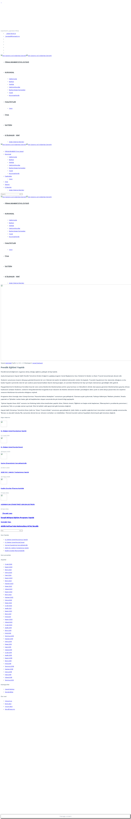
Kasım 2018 (8, 658)
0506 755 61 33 (11, 33)
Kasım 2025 (8, 567)
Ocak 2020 (8, 625)
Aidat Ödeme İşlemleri (16, 142)
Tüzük (11, 92)
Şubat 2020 (8, 622)
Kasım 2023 (8, 578)
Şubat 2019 (8, 650)
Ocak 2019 (8, 652)
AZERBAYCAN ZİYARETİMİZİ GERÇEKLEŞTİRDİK (18, 504)
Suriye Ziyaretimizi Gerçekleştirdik (14, 463)
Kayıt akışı (8, 704)
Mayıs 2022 (8, 600)
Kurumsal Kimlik (14, 95)
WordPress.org (10, 709)
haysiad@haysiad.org (12, 36)
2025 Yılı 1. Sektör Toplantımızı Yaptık (15, 472)
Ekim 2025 (8, 570)
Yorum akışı (8, 706)
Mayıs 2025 (8, 572)
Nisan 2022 (8, 603)
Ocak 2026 (8, 564)
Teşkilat (11, 84)
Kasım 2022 (8, 592)
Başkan (11, 81)
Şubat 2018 (8, 677)
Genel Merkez (37, 363)
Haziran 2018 (9, 669)
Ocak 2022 (8, 605)
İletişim (8, 125)
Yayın (10, 108)
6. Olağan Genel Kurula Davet (12, 447)
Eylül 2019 (8, 633)
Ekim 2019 (8, 630)
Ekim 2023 (8, 581)
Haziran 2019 (9, 639)
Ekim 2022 (8, 594)
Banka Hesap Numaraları (17, 90)
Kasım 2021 (8, 611)
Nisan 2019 (8, 644)
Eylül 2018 (8, 663)
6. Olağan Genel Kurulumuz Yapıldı (13, 431)
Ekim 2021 (8, 614)
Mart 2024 (8, 575)
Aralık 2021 (8, 608)
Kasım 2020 (8, 619)
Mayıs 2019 (8, 641)
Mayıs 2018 (8, 672)
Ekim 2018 (8, 661)
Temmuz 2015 (9, 680)
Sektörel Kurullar (14, 87)
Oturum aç (8, 701)
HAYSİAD (9, 363)
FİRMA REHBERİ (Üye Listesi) (17, 62)
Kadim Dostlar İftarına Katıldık (12, 488)
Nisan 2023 (8, 586)
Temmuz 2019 (9, 636)
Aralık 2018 (8, 655)
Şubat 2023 (8, 589)
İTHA (7, 115)
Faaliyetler (10, 102)
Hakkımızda (13, 79)
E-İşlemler (12, 135)
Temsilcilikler (9, 692)
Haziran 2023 (9, 583)
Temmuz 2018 (9, 666)
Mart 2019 (8, 647)
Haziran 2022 (9, 597)
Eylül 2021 (8, 616)
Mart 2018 (8, 674)
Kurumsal (9, 72)
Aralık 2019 (8, 627)
